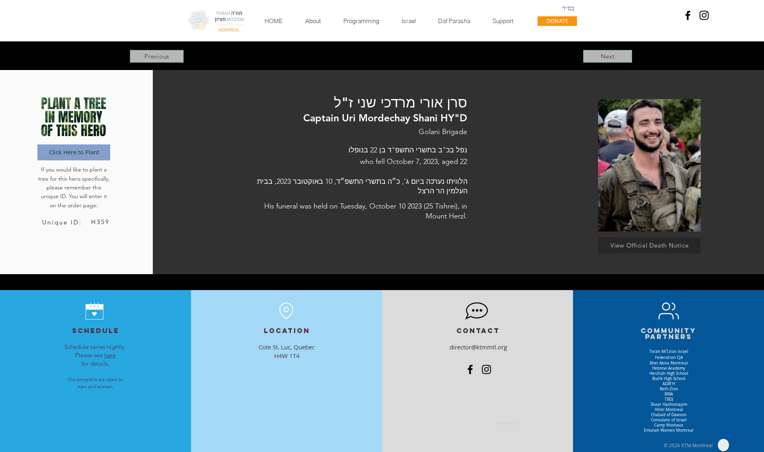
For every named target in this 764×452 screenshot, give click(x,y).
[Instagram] (704, 15)
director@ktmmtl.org (478, 347)
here (110, 355)
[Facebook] (688, 15)
